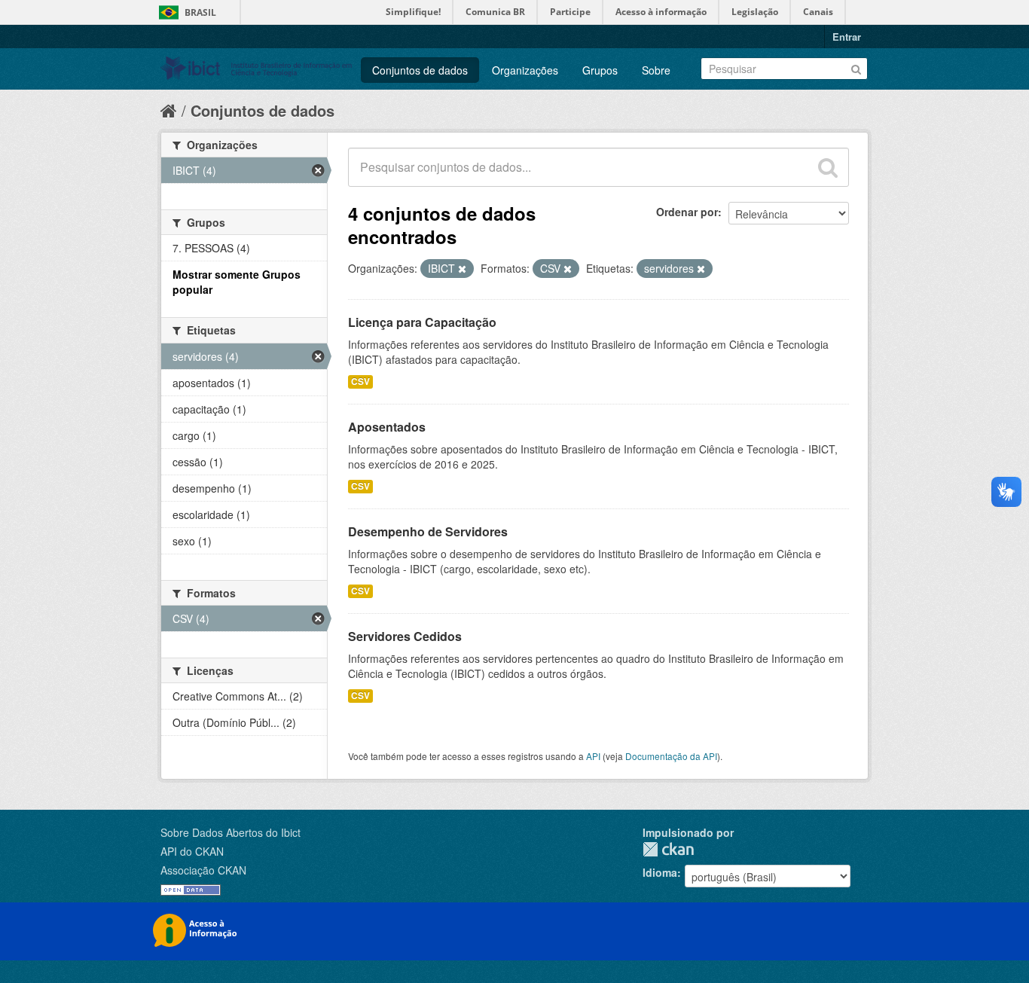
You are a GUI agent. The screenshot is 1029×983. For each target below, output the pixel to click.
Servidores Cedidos (405, 636)
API (593, 755)
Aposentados (387, 426)
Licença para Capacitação (422, 322)
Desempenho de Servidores (428, 531)
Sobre (656, 70)
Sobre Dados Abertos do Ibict (230, 832)
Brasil (200, 12)
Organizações (525, 70)
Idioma (660, 872)
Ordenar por (687, 211)
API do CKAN (192, 851)
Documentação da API (671, 755)
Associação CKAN (203, 870)
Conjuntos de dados (420, 70)
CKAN (668, 849)
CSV (360, 381)
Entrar (846, 36)
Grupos (600, 70)
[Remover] (462, 269)
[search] (828, 167)
